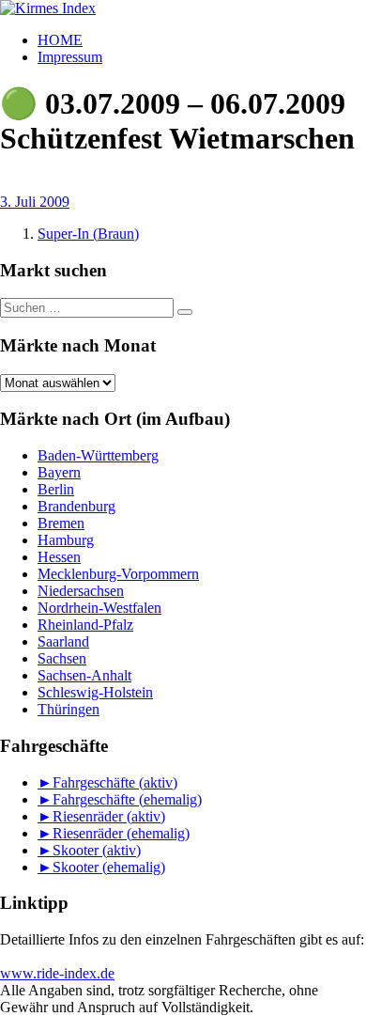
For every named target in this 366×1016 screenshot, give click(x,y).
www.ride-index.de (57, 973)
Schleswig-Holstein (95, 692)
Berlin (56, 489)
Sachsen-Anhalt (84, 675)
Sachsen (62, 658)
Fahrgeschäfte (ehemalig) (127, 799)
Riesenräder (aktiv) (109, 816)
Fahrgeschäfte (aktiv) (115, 782)
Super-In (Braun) (88, 234)
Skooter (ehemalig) (109, 867)
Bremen (61, 523)
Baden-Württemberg (98, 455)
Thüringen (68, 709)
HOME (60, 40)
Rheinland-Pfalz (85, 625)
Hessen (59, 557)
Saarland (63, 641)
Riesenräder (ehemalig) (121, 833)
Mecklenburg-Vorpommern (118, 574)
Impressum (70, 57)
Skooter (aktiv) (97, 850)
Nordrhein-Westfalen (99, 608)
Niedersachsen (81, 591)
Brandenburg (76, 506)
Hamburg (66, 540)
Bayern (59, 472)
